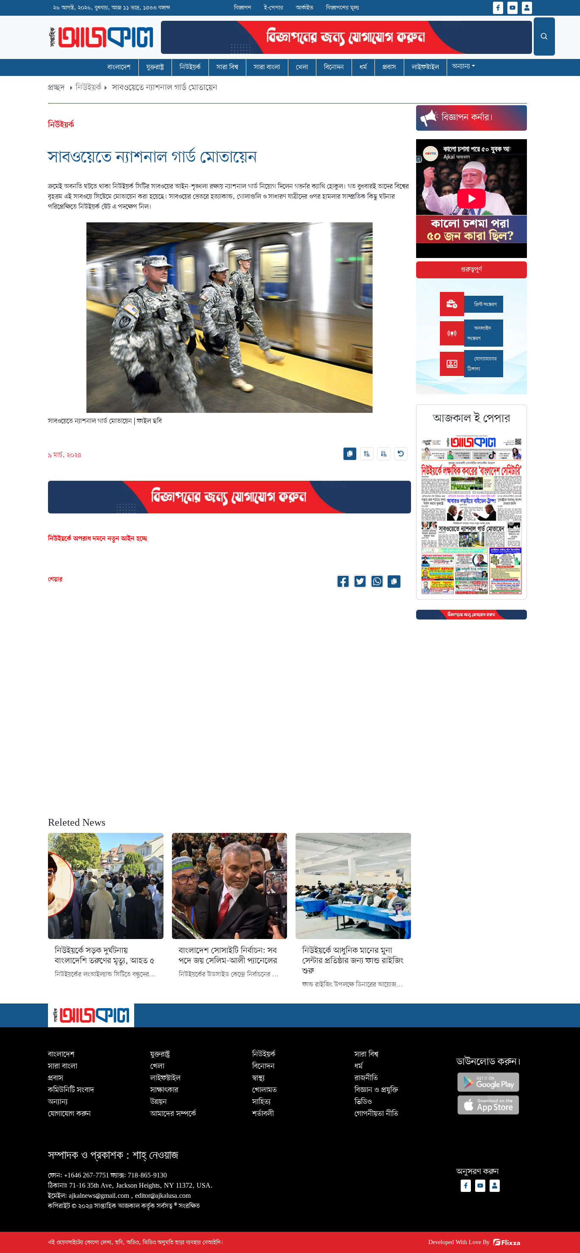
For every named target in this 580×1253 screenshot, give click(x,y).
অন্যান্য (461, 66)
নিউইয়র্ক (88, 87)
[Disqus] (229, 701)
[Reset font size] (401, 453)
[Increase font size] (367, 453)
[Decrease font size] (384, 453)
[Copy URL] (350, 453)
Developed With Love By (459, 1243)
